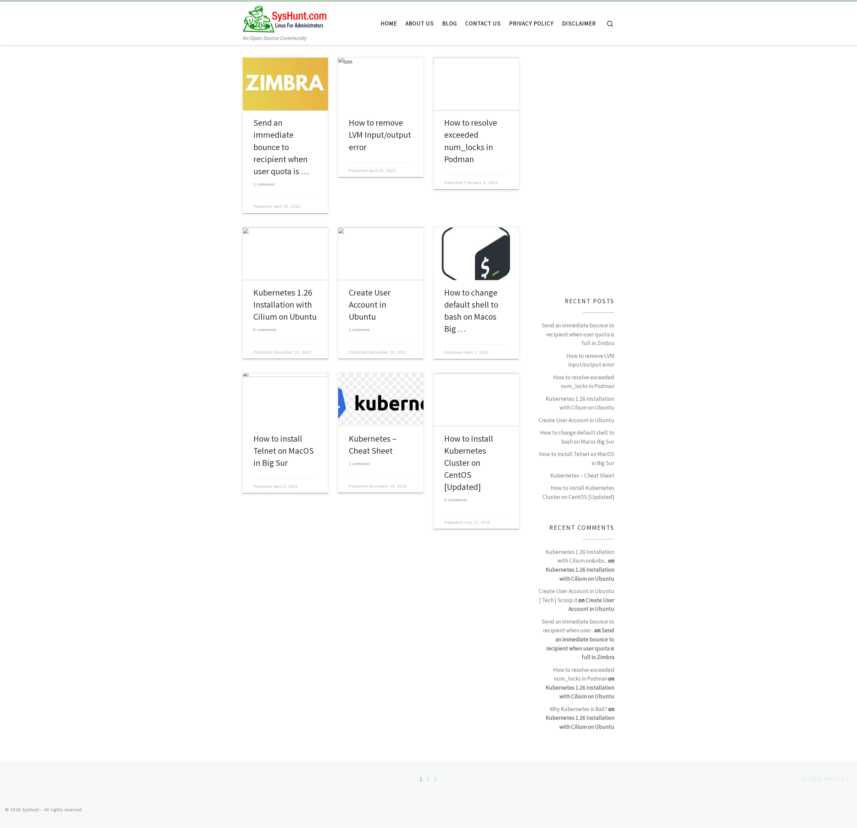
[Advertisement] (576, 174)
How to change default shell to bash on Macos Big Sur (577, 437)
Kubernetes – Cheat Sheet (582, 475)
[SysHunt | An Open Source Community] (284, 17)
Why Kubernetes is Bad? (578, 709)
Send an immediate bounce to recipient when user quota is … (281, 146)
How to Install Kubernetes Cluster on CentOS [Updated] (468, 462)
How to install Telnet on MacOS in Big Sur (283, 450)
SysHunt (30, 810)
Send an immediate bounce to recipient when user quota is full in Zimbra (578, 334)
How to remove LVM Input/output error (380, 134)
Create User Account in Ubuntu (370, 304)
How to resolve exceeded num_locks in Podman (583, 382)
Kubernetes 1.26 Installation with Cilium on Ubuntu (285, 304)
